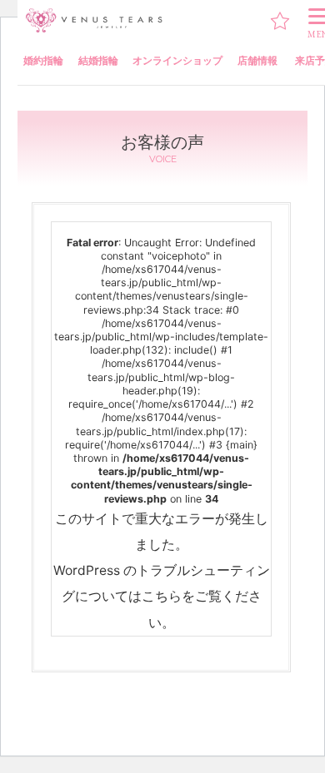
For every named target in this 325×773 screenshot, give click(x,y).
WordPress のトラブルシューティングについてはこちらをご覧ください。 (161, 596)
